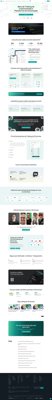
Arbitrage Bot (9, 382)
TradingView (9, 381)
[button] (50, 398)
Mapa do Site (40, 379)
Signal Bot (9, 378)
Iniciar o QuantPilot (18, 31)
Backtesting (13, 377)
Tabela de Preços (40, 378)
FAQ (34, 382)
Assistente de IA (14, 378)
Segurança (40, 380)
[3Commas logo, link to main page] (2, 1)
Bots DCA (9, 377)
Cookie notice (9, 391)
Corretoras (9, 384)
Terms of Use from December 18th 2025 (16, 391)
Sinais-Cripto (9, 383)
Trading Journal (14, 379)
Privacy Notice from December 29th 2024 (25, 391)
